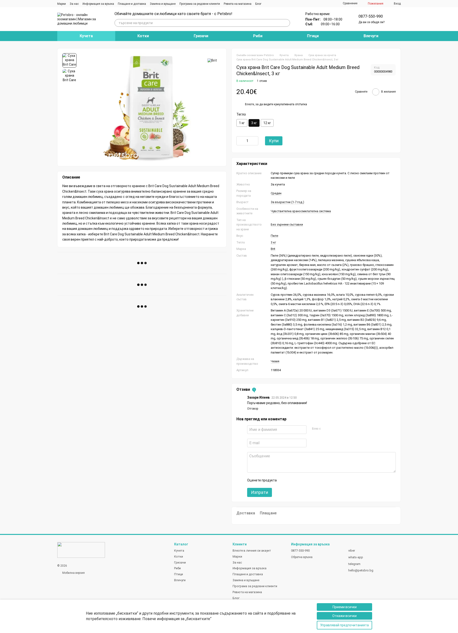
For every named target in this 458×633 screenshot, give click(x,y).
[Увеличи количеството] (254, 141)
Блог (258, 3)
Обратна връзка (301, 557)
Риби (257, 36)
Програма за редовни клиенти (199, 3)
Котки (143, 36)
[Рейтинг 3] (299, 480)
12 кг (267, 123)
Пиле (274, 235)
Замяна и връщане (163, 3)
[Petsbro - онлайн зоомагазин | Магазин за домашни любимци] (81, 549)
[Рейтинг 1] (284, 480)
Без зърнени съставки (287, 224)
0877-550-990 (371, 16)
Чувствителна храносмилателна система (301, 211)
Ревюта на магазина (237, 3)
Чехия (275, 361)
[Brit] (212, 60)
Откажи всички (344, 616)
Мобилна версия (73, 573)
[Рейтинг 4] (307, 480)
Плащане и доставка (132, 3)
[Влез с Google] (333, 429)
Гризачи (201, 36)
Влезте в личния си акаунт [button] (252, 550)
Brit (273, 249)
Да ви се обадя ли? (372, 22)
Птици (313, 36)
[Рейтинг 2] (292, 480)
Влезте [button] (249, 104)
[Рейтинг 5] (315, 480)
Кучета (86, 36)
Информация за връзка (98, 3)
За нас (74, 3)
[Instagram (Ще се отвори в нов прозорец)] (268, 3)
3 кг (273, 242)
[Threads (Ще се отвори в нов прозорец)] (279, 3)
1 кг (242, 123)
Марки (61, 3)
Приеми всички (345, 607)
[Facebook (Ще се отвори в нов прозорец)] (274, 3)
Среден (276, 193)
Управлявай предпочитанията (344, 625)
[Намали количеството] (240, 141)
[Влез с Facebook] (325, 429)
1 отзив (262, 81)
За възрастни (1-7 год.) (287, 202)
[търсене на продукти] (286, 23)
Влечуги (371, 36)
